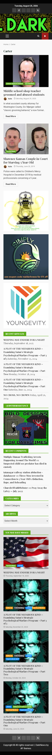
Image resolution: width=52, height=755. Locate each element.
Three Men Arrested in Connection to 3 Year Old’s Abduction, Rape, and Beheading (23, 479)
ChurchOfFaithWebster (15, 487)
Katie (10, 99)
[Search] (38, 36)
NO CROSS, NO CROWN (16, 395)
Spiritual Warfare (39, 608)
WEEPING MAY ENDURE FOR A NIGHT (24, 339)
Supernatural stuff (12, 659)
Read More (11, 116)
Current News (29, 83)
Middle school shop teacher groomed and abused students (26, 71)
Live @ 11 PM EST (45, 36)
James (20, 565)
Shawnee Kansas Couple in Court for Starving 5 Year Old (26, 139)
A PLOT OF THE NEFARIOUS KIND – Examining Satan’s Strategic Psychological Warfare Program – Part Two (26, 646)
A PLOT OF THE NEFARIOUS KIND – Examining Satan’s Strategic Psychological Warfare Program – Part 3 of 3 (26, 595)
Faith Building (19, 608)
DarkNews (41, 745)
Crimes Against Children (14, 83)
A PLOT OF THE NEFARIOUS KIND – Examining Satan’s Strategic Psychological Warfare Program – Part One (26, 697)
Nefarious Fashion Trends (22, 707)
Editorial (9, 608)
